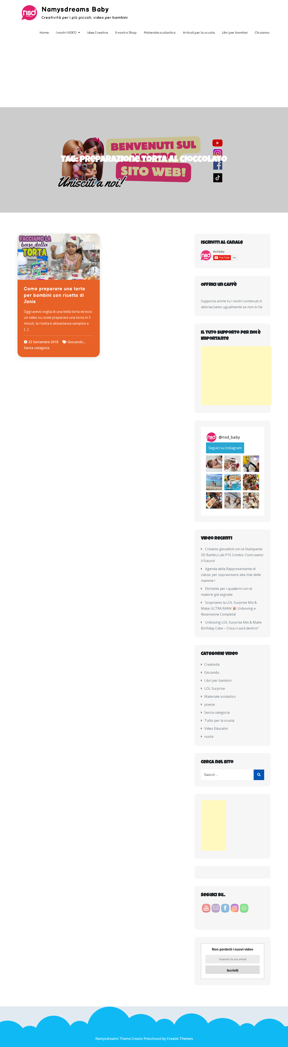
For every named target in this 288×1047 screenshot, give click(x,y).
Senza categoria (36, 347)
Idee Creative (97, 33)
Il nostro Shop (126, 33)
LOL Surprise (214, 688)
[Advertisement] (144, 75)
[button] (214, 463)
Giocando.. (76, 342)
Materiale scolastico (160, 33)
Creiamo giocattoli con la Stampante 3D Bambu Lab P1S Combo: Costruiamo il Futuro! (232, 555)
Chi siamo (262, 33)
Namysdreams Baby (75, 9)
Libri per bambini (235, 33)
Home (44, 33)
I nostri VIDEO (66, 33)
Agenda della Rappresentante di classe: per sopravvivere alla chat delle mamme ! (231, 574)
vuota (208, 736)
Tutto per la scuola (219, 720)
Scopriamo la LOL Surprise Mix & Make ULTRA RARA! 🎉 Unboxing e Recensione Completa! (229, 608)
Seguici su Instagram (225, 448)
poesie (209, 704)
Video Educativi (216, 728)
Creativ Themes (180, 1038)
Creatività (211, 664)
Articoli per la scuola (199, 33)
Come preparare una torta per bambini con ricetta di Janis (54, 295)
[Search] (259, 775)
